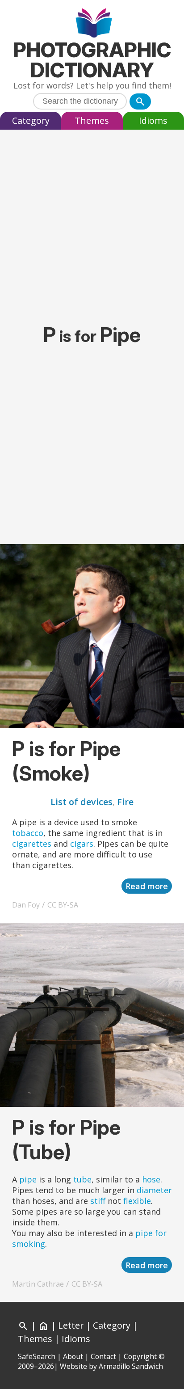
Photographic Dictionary (92, 60)
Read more (146, 886)
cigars (81, 843)
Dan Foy (26, 905)
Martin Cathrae (38, 1284)
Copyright (140, 1356)
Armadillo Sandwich (131, 1366)
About (73, 1356)
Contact (103, 1356)
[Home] (92, 24)
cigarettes (31, 843)
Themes (92, 120)
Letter (71, 1325)
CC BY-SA (62, 905)
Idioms (153, 120)
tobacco (27, 832)
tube (82, 1179)
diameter (154, 1190)
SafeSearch (36, 1356)
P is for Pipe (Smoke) (66, 760)
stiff (97, 1200)
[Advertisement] (92, 222)
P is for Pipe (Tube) (66, 1139)
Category (31, 120)
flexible (137, 1200)
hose (151, 1179)
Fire (125, 802)
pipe (28, 1179)
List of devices (81, 802)
